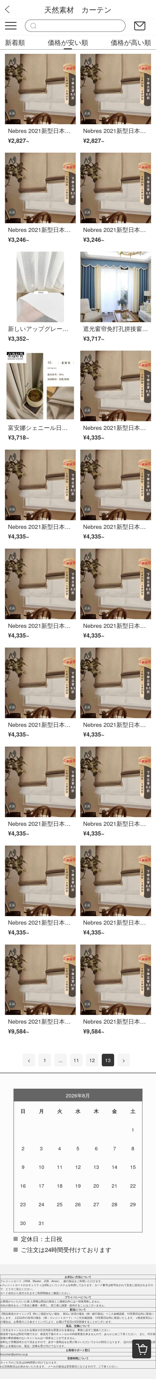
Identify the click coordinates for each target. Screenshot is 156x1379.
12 (92, 1059)
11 (76, 1059)
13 (108, 1059)
